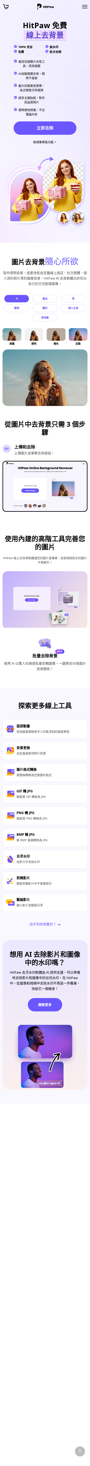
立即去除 (45, 128)
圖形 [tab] (45, 308)
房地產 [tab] (45, 317)
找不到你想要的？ (43, 924)
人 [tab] (16, 298)
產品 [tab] (45, 298)
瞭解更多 (45, 1004)
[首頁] (45, 6)
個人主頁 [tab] (73, 308)
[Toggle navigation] (84, 6)
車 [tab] (73, 298)
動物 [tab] (16, 308)
